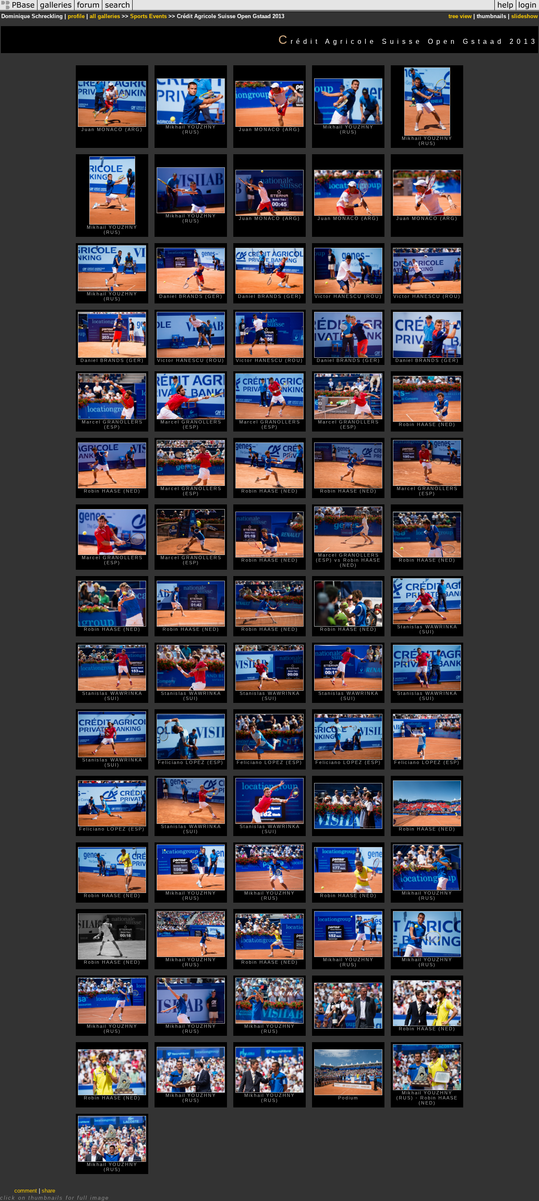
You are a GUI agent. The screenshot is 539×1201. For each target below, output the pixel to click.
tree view (460, 16)
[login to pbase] (527, 10)
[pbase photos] (18, 10)
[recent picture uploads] (56, 10)
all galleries (105, 16)
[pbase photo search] (117, 10)
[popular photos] (313, 10)
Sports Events (148, 16)
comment (25, 1191)
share (48, 1191)
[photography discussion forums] (88, 10)
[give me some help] (505, 10)
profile (76, 16)
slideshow (524, 16)
